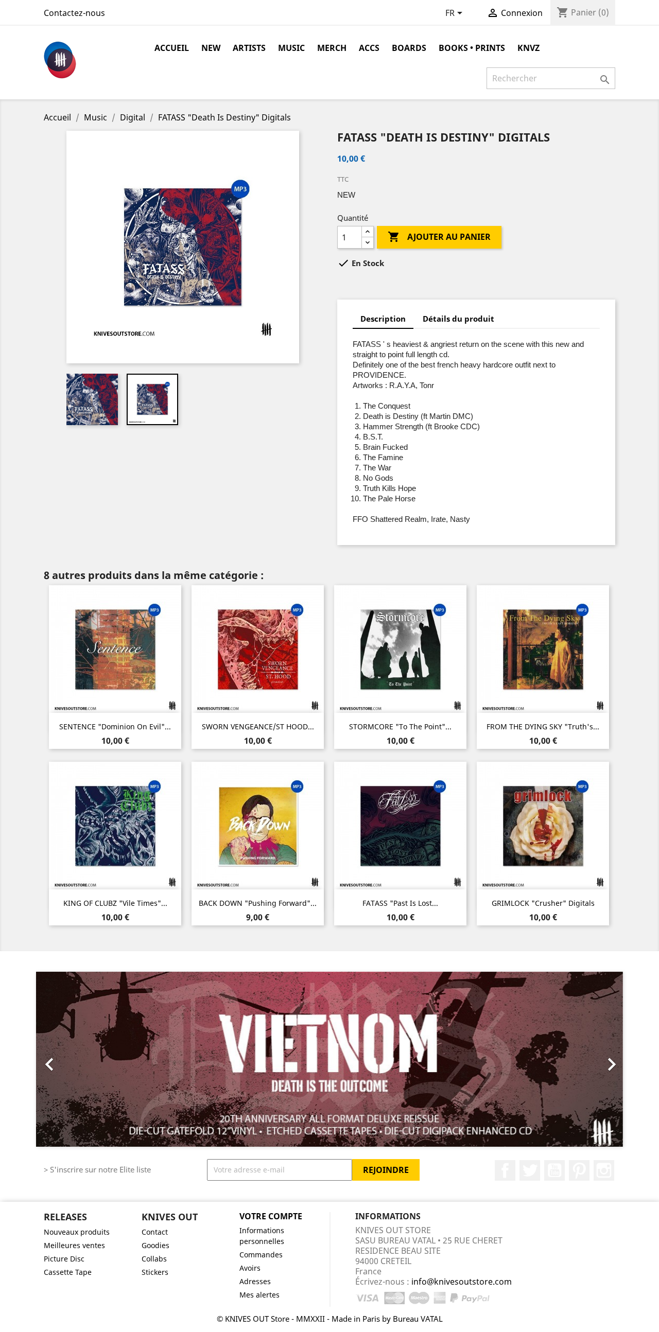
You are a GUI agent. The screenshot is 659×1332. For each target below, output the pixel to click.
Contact (155, 1232)
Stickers (155, 1272)
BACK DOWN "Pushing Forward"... (258, 903)
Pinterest (579, 1170)
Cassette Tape (68, 1272)
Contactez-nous (74, 13)
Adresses (255, 1281)
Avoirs (250, 1268)
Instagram (604, 1170)
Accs (369, 48)
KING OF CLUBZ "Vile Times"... (115, 903)
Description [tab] (383, 318)
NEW (210, 48)
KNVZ (528, 48)
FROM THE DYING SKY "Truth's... (543, 726)
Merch (331, 48)
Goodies (155, 1245)
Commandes (261, 1254)
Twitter (529, 1170)
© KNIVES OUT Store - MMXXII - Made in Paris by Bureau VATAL (330, 1318)
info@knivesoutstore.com (461, 1281)
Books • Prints (472, 48)
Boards (409, 48)
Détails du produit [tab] (458, 318)
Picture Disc (64, 1259)
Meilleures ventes (74, 1245)
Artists (249, 48)
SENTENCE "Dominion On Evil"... (115, 726)
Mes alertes (259, 1295)
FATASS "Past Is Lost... (400, 903)
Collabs (154, 1259)
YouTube (554, 1170)
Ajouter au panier (439, 237)
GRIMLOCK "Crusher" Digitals (543, 903)
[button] (80, 1059)
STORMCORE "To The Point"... (400, 726)
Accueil (171, 48)
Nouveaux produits (77, 1232)
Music (291, 48)
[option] (329, 1059)
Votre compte (270, 1216)
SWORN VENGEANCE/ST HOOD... (258, 726)
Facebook (505, 1170)
